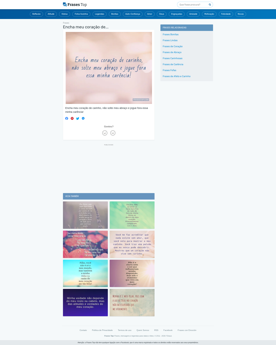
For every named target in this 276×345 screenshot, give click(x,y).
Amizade (193, 14)
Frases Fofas (169, 70)
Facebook (167, 330)
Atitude (51, 14)
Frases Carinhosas (172, 58)
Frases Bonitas (171, 34)
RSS (156, 330)
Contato (83, 330)
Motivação (209, 14)
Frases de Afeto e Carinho (176, 76)
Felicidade (226, 14)
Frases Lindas (170, 40)
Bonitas (114, 14)
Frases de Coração (173, 46)
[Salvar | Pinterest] (72, 118)
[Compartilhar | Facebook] (67, 118)
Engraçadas (176, 14)
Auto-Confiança (132, 14)
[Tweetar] (77, 118)
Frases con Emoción (187, 330)
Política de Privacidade (102, 330)
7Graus (169, 336)
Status (65, 14)
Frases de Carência (173, 64)
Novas (241, 14)
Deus (161, 14)
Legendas (99, 14)
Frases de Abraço (172, 52)
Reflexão (36, 14)
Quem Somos (143, 330)
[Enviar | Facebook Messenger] (83, 118)
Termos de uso (124, 330)
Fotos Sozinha (81, 14)
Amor (149, 14)
